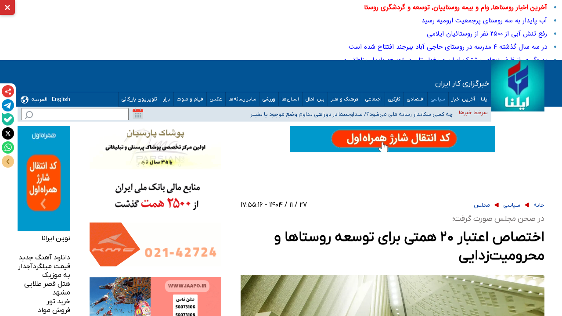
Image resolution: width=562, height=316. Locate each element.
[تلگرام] (8, 105)
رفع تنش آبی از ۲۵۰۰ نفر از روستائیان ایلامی (487, 34)
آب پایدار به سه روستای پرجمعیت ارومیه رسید (484, 20)
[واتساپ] (8, 147)
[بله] (8, 119)
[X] (8, 133)
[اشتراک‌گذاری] (8, 91)
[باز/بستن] (8, 161)
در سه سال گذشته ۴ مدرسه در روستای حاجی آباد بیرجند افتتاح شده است (448, 47)
